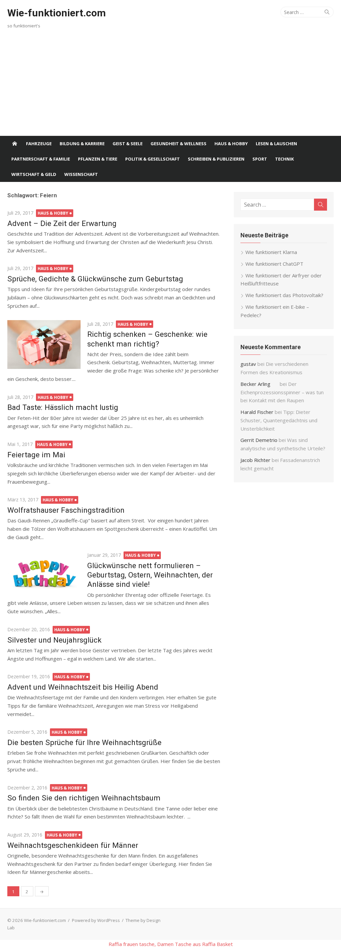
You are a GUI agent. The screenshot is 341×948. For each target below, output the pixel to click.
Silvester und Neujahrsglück (54, 640)
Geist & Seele (128, 144)
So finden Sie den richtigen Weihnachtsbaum (84, 797)
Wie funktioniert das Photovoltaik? (284, 295)
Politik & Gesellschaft (152, 159)
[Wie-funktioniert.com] (14, 143)
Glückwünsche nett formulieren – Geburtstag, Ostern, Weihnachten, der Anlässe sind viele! (150, 574)
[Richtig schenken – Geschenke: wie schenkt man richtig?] (44, 344)
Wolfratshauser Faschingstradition (66, 510)
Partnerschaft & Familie (40, 159)
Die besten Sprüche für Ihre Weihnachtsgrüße (84, 742)
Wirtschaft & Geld (33, 174)
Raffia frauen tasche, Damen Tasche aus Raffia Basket (171, 944)
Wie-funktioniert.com (56, 13)
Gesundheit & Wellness (178, 144)
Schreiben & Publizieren (216, 159)
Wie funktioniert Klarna (271, 252)
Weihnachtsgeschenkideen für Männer (72, 845)
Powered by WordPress (96, 920)
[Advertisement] (170, 86)
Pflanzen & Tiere (97, 159)
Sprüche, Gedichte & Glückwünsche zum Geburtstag (95, 278)
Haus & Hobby (231, 144)
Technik (284, 159)
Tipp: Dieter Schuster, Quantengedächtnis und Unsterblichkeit (278, 420)
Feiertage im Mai (36, 454)
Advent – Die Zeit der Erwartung (62, 223)
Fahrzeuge (39, 144)
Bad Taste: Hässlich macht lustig (62, 407)
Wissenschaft (81, 174)
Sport (259, 159)
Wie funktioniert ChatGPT (274, 263)
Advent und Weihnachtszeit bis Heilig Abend (82, 687)
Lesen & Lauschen (276, 144)
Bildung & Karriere (82, 144)
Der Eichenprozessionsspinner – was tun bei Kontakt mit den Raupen (282, 392)
